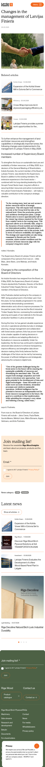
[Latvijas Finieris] (7, 4)
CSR (17, 492)
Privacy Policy (33, 470)
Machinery (5, 714)
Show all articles (10, 512)
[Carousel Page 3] (23, 642)
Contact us (30, 697)
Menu (35, 5)
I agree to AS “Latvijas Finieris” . (23, 470)
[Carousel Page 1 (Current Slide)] (18, 642)
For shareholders (8, 738)
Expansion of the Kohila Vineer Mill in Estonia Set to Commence (27, 526)
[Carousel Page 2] (21, 642)
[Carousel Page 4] (26, 642)
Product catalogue (8, 696)
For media (26, 723)
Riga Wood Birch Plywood (11, 710)
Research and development (7, 724)
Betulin (4, 730)
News (24, 718)
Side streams (6, 718)
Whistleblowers (28, 727)
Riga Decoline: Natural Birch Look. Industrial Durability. (22, 629)
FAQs (24, 710)
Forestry (25, 492)
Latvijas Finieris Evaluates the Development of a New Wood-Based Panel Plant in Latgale (28, 564)
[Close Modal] (36, 746)
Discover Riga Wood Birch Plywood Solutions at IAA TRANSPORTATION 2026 (26, 544)
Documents (6, 734)
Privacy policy (28, 731)
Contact (25, 714)
